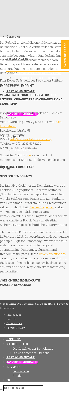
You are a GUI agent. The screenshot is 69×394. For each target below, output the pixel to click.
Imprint (11, 319)
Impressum (13, 314)
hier (28, 155)
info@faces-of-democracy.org (31, 139)
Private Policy (15, 327)
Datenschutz (14, 323)
